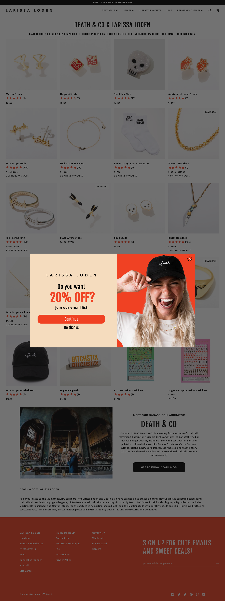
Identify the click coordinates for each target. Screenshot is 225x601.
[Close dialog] (190, 259)
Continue (71, 319)
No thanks (71, 327)
